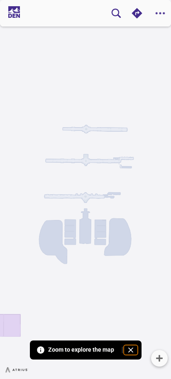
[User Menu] (160, 13)
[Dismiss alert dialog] (130, 350)
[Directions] (137, 13)
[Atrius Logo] (17, 369)
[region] (85, 189)
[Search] (116, 13)
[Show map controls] (159, 358)
